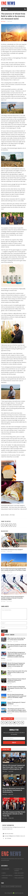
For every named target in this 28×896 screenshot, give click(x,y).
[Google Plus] (10, 722)
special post (18, 886)
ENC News (3, 21)
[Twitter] (6, 722)
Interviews (5, 878)
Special (7, 886)
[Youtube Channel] (14, 722)
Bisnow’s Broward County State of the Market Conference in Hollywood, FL (16, 680)
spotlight (12, 886)
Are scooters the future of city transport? (12, 549)
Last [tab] (2, 635)
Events (4, 873)
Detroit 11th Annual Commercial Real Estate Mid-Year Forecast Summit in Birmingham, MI (16, 664)
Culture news (5, 869)
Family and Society (19, 873)
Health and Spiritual (7, 875)
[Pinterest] (14, 525)
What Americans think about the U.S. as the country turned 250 (16, 638)
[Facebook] (2, 722)
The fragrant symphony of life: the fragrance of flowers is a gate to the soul (16, 646)
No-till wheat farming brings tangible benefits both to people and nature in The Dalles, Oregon (13, 569)
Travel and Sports (19, 878)
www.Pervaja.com (19, 893)
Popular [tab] (7, 635)
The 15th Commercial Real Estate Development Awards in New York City (16, 688)
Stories (3, 886)
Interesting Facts (19, 875)
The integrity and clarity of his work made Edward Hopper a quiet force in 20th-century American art (17, 710)
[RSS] (22, 722)
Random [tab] (12, 635)
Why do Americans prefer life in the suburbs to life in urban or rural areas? (17, 672)
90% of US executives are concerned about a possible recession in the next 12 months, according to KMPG (12, 598)
